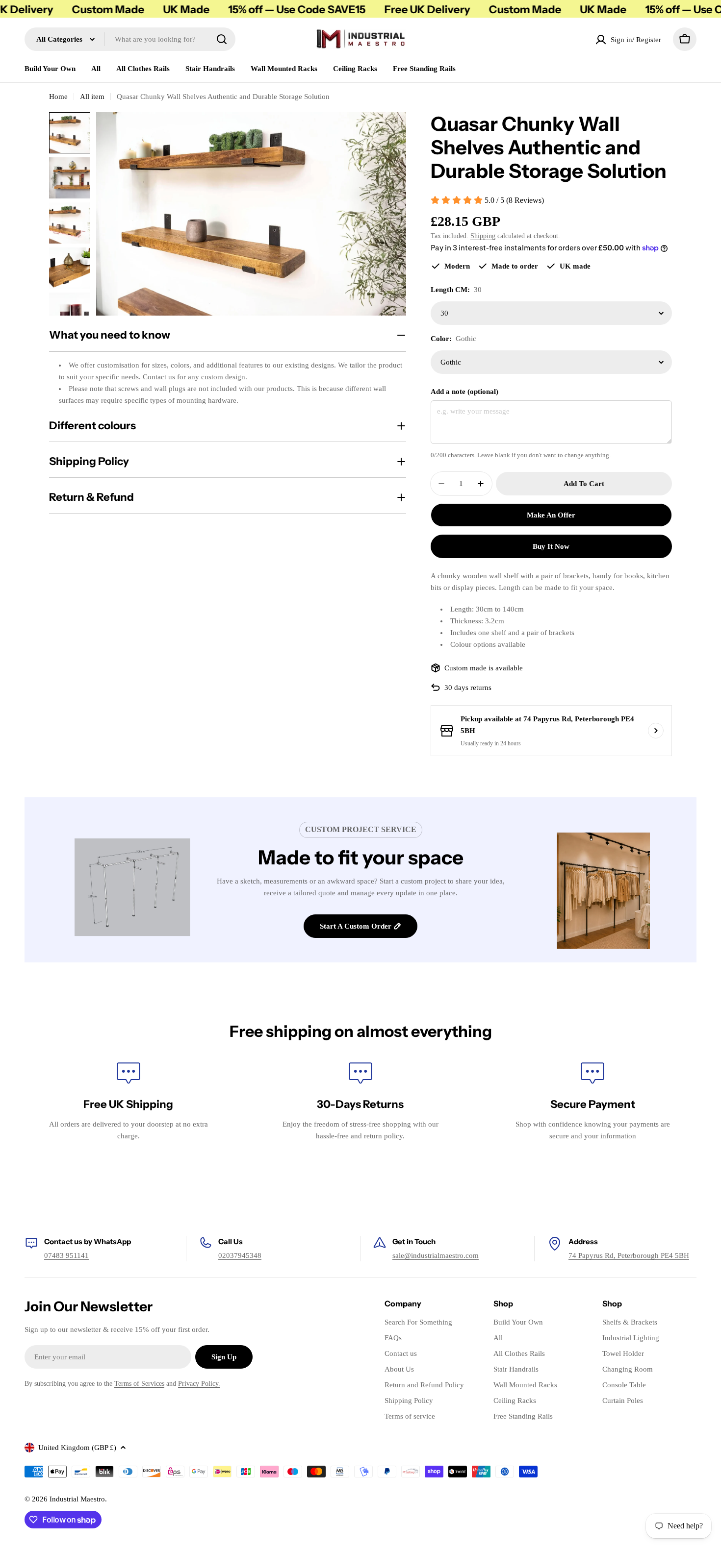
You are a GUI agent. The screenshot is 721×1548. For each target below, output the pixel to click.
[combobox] (130, 39)
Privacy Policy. (199, 1383)
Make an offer (551, 515)
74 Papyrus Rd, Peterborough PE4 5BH (628, 1255)
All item (92, 96)
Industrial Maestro (77, 1499)
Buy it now (551, 546)
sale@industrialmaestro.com (435, 1255)
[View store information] (656, 730)
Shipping (482, 236)
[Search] (222, 39)
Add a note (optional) (464, 391)
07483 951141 (66, 1255)
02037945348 (239, 1255)
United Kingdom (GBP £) (77, 1447)
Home (58, 96)
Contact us (159, 377)
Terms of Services (139, 1383)
